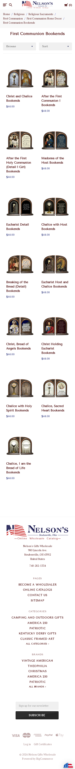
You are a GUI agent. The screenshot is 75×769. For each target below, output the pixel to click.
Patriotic (37, 628)
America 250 (37, 622)
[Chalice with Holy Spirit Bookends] (20, 388)
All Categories (37, 644)
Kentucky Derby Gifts (37, 633)
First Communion (13, 18)
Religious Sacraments (40, 14)
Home (6, 14)
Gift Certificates (43, 744)
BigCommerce (44, 758)
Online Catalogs (37, 589)
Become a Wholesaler (37, 584)
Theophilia (37, 666)
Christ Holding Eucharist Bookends (51, 348)
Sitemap (37, 600)
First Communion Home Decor (44, 18)
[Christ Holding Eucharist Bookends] (55, 326)
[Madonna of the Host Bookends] (55, 140)
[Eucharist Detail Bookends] (20, 206)
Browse (11, 46)
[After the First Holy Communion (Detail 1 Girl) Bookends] (20, 140)
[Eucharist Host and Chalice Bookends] (55, 264)
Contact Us (37, 595)
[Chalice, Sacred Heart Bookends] (55, 388)
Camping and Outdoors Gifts (38, 617)
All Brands (36, 686)
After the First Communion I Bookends (51, 101)
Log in (27, 744)
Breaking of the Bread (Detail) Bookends (17, 286)
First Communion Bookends (19, 22)
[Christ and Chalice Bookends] (20, 78)
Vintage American (37, 660)
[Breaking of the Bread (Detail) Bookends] (20, 264)
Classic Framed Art (37, 638)
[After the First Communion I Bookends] (55, 78)
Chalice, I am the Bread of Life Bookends (18, 468)
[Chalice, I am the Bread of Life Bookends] (20, 445)
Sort (45, 46)
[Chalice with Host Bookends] (55, 206)
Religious (19, 14)
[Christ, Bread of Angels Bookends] (20, 326)
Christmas (37, 671)
